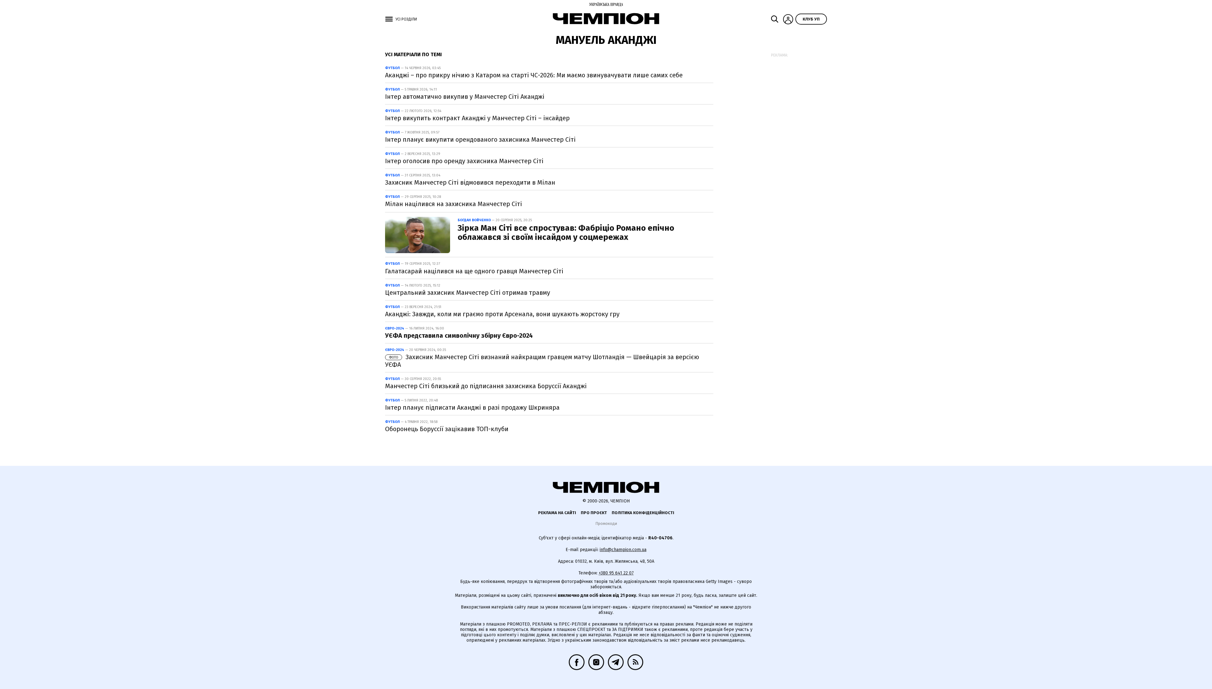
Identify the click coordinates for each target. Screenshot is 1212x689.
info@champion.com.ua (623, 549)
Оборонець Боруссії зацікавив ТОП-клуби (446, 429)
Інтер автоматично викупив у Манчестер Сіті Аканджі (464, 96)
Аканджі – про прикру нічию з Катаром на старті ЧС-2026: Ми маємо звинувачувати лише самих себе (534, 75)
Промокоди (606, 523)
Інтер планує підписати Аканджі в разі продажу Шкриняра (472, 407)
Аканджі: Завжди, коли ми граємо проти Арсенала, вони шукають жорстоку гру (502, 314)
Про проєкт (594, 512)
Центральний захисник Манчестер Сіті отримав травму (467, 292)
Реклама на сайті (557, 512)
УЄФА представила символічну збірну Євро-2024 (459, 335)
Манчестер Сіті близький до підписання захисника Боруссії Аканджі (486, 386)
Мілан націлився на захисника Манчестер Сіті (453, 204)
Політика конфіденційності (643, 512)
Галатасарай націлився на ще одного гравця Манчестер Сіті (474, 271)
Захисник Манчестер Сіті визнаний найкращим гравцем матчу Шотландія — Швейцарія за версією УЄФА (542, 360)
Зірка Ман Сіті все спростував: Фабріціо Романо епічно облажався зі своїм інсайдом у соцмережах (566, 232)
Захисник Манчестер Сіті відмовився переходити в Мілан (470, 182)
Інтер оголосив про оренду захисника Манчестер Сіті (464, 161)
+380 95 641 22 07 (616, 573)
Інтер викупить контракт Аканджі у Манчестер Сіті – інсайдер (477, 118)
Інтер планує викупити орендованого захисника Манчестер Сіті (480, 139)
